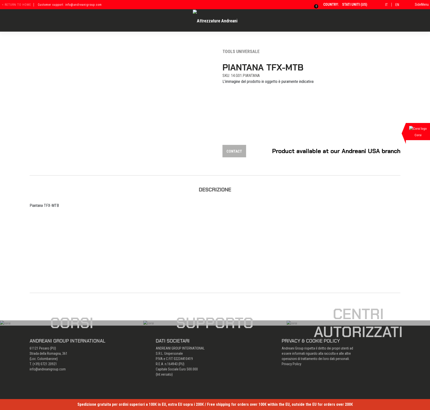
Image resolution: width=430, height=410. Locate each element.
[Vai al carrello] (313, 4)
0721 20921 (49, 364)
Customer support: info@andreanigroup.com (70, 4)
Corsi (71, 323)
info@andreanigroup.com (48, 369)
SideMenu (422, 4)
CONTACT (234, 151)
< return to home (16, 4)
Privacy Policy (291, 364)
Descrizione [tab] (215, 189)
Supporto (215, 323)
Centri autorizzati (358, 323)
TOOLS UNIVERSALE (241, 51)
